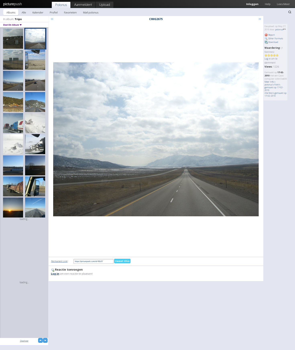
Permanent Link (59, 261)
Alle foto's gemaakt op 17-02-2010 (275, 94)
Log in (267, 58)
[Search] (290, 12)
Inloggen (252, 4)
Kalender (38, 12)
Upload (104, 4)
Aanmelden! (83, 4)
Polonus (61, 4)
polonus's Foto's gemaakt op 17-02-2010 (273, 87)
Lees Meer (283, 4)
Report (271, 34)
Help (268, 4)
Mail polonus (90, 12)
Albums (10, 12)
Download (273, 41)
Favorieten (70, 12)
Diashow (24, 340)
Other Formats (275, 38)
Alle (24, 12)
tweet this (122, 261)
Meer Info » (270, 81)
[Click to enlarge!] (156, 139)
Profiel (54, 12)
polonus (279, 29)
